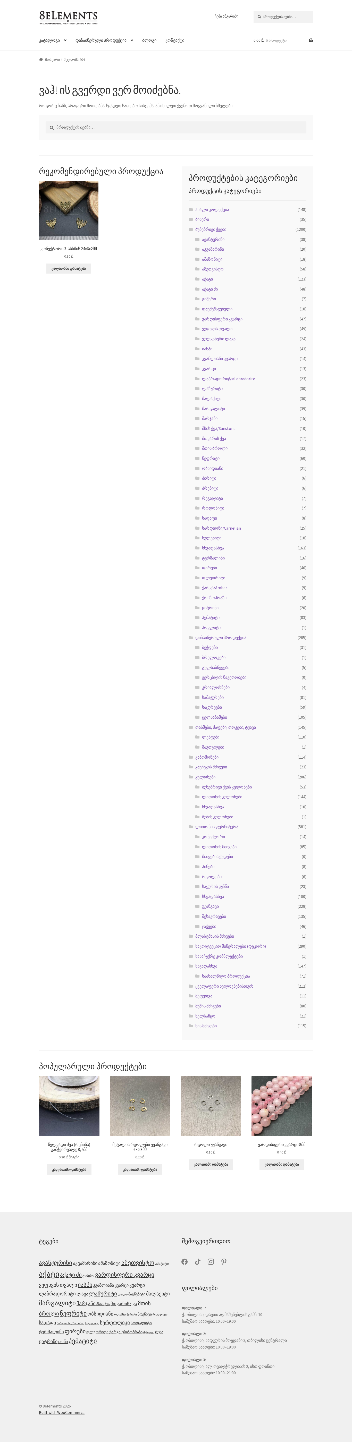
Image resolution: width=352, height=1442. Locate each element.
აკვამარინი (213, 249)
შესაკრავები (214, 916)
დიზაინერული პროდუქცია (101, 40)
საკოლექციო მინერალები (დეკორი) (230, 946)
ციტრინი (210, 607)
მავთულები (213, 747)
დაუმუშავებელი (217, 308)
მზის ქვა (103, 1304)
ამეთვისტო (213, 269)
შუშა (159, 1331)
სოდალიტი (141, 1323)
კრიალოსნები (216, 687)
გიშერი (209, 298)
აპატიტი (162, 1263)
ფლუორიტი (213, 577)
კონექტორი (213, 836)
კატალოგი (49, 40)
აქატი (207, 279)
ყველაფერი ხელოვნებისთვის (224, 986)
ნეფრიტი (211, 458)
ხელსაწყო (205, 1016)
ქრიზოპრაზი (214, 597)
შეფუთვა (203, 995)
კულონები (205, 776)
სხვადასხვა (213, 547)
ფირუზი (209, 567)
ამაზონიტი (212, 259)
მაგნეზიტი (136, 1294)
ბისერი (202, 219)
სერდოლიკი (115, 1322)
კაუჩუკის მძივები (211, 766)
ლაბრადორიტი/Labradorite (228, 378)
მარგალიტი (213, 408)
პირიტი (209, 478)
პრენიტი (210, 488)
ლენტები (210, 737)
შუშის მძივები (208, 1005)
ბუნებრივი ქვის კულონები (227, 787)
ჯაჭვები (209, 926)
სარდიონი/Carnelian (221, 528)
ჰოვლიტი (211, 627)
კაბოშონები (207, 757)
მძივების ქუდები (217, 856)
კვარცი (209, 368)
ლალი (123, 1294)
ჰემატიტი (211, 617)
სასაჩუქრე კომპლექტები (219, 956)
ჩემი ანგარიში (226, 16)
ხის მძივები (206, 1025)
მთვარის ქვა (214, 438)
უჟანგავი (210, 906)
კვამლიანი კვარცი (220, 358)
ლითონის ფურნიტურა (216, 826)
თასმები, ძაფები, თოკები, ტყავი (225, 727)
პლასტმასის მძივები (214, 936)
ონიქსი (120, 1314)
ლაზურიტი (212, 388)
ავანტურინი (213, 239)
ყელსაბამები (214, 717)
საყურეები (212, 707)
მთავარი (52, 59)
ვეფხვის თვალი (217, 328)
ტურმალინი (213, 558)
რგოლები (212, 876)
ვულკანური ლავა (219, 338)
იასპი (207, 348)
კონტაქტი (174, 40)
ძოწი (63, 1341)
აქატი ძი (210, 289)
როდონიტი (213, 508)
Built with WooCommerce (62, 1412)
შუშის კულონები (217, 816)
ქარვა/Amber (214, 587)
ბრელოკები (213, 657)
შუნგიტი (148, 1332)
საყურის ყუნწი (215, 886)
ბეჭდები (210, 647)
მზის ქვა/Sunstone (219, 428)
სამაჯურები (213, 697)
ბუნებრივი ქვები (210, 229)
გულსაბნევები (215, 667)
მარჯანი (209, 418)
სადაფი (209, 518)
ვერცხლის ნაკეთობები (224, 677)
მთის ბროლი (215, 448)
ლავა (82, 1294)
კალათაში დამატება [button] (69, 268)
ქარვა (115, 1332)
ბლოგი (149, 40)
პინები (208, 866)
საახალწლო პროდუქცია (226, 976)
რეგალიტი (212, 498)
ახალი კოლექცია (212, 209)
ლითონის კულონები (222, 796)
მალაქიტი (211, 398)
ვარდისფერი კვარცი (222, 318)
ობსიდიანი (212, 468)
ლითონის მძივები (219, 846)
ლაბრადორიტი (57, 1294)
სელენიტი (211, 537)
